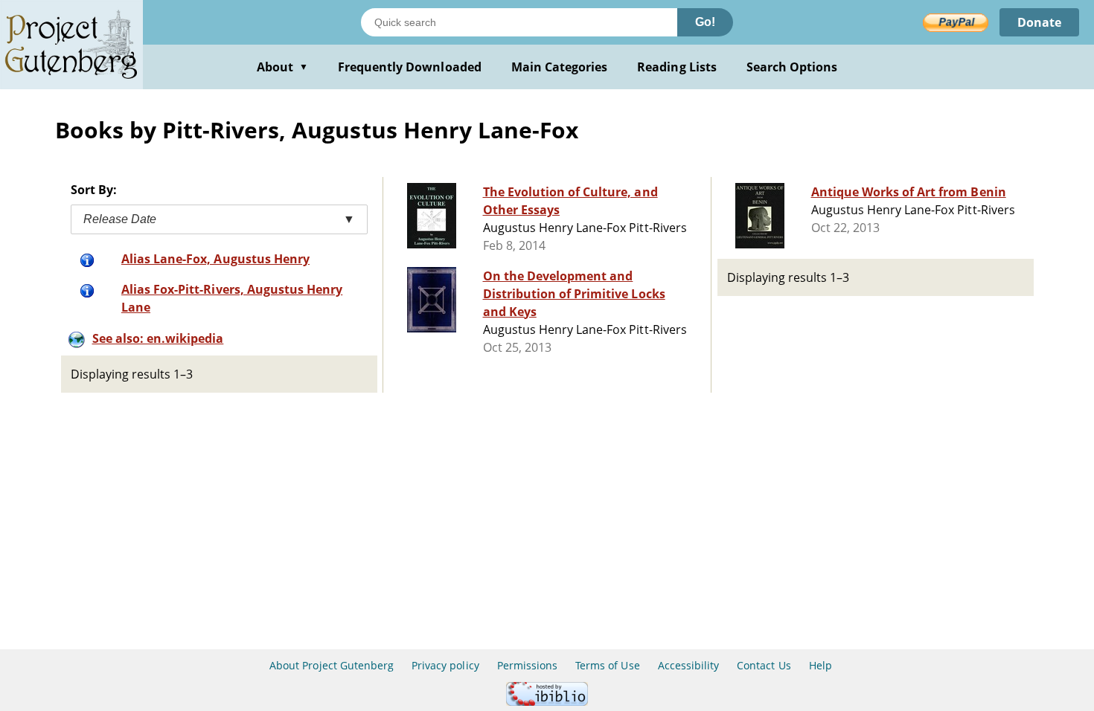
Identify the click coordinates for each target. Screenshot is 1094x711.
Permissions (527, 665)
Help (820, 665)
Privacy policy (445, 665)
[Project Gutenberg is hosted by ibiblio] (547, 702)
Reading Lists (677, 67)
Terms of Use (607, 665)
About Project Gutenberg (331, 665)
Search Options (792, 67)
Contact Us (763, 665)
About (282, 67)
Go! (705, 22)
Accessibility (689, 665)
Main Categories (559, 67)
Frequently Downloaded (410, 67)
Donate (1039, 22)
